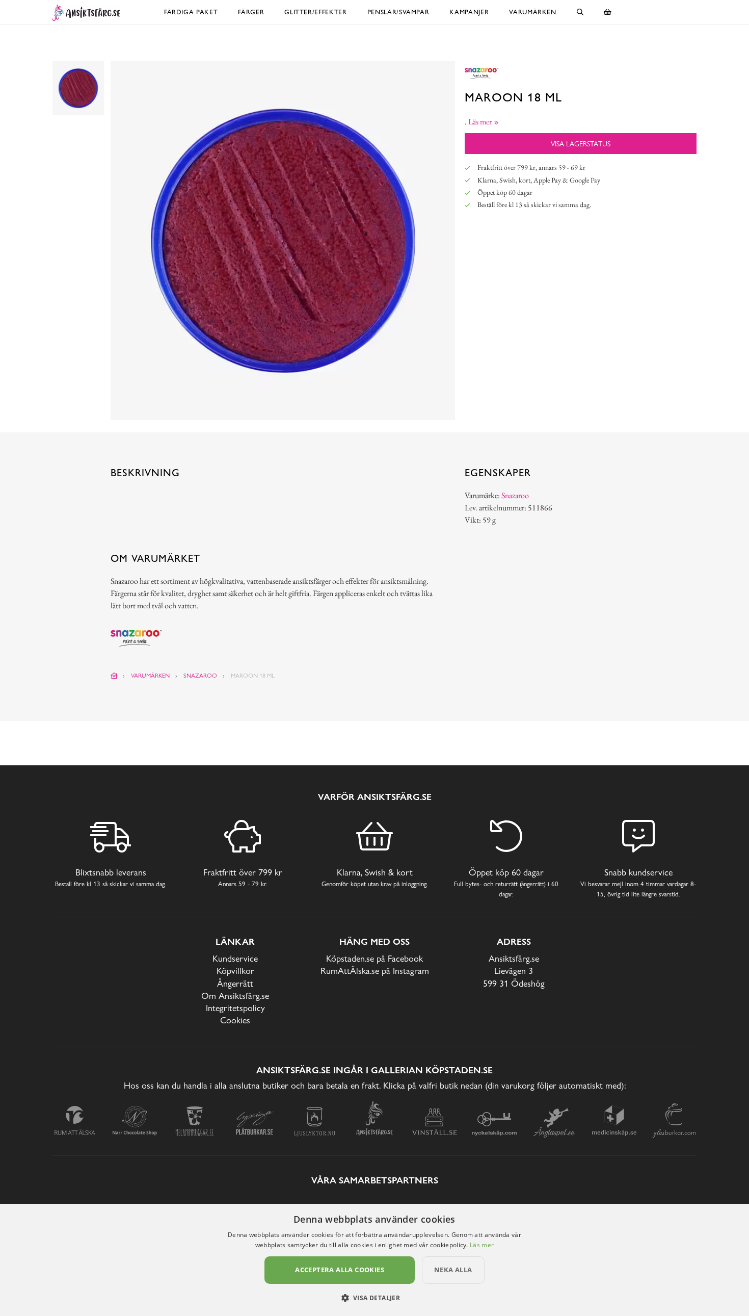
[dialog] (374, 1260)
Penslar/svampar (398, 12)
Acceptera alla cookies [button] (339, 1269)
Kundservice (235, 958)
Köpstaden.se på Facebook (374, 958)
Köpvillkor (235, 970)
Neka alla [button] (453, 1269)
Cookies (235, 1020)
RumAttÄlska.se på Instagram (374, 970)
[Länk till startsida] (114, 675)
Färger (251, 12)
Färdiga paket (191, 12)
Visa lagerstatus (580, 143)
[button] (374, 1298)
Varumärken (532, 12)
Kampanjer (469, 12)
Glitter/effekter (315, 12)
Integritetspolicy (235, 1007)
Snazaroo (515, 495)
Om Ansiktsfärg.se (235, 995)
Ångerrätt (235, 983)
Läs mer (482, 1245)
